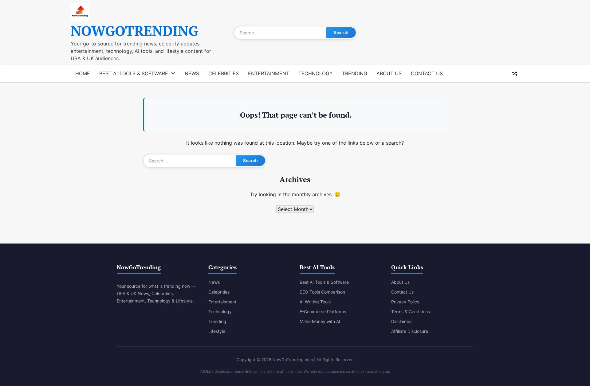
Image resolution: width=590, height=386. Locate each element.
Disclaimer (401, 321)
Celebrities (223, 73)
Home (82, 73)
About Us (389, 73)
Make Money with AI (320, 321)
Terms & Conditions (410, 311)
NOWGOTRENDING (134, 30)
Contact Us (427, 73)
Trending (354, 73)
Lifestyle (216, 331)
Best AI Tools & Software (133, 73)
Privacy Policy (405, 301)
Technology (315, 73)
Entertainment (268, 73)
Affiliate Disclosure (409, 331)
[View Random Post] (514, 73)
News (192, 73)
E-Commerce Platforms (323, 311)
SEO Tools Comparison (322, 291)
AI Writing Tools (315, 301)
